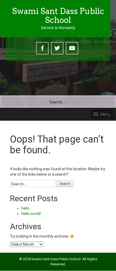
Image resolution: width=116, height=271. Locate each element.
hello (25, 208)
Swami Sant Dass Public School (58, 15)
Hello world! (31, 213)
